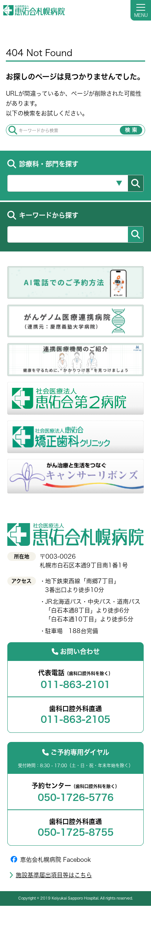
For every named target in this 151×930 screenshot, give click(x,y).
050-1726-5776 (76, 797)
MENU (141, 15)
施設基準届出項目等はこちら (54, 875)
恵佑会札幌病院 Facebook (55, 860)
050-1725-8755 (76, 832)
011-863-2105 (75, 719)
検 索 (131, 129)
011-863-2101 (75, 684)
